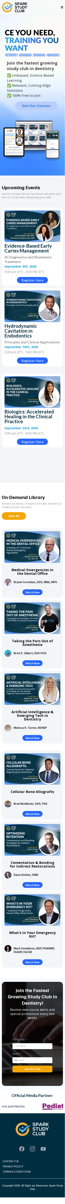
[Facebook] (21, 1148)
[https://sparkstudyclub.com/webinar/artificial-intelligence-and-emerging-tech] (32, 689)
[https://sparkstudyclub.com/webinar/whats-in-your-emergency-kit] (32, 910)
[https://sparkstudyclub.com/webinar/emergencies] (32, 547)
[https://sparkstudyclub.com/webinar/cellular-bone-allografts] (32, 769)
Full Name (19, 1039)
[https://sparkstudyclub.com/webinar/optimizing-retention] (32, 840)
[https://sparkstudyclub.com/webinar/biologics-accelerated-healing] (32, 392)
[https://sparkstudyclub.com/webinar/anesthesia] (32, 618)
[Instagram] (32, 1148)
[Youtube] (43, 1148)
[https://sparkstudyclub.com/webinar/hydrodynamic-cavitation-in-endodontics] (32, 306)
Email (16, 1053)
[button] (62, 7)
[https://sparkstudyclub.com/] (15, 7)
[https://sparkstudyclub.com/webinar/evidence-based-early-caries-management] (32, 226)
